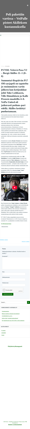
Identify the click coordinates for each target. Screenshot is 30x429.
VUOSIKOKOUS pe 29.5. (7, 316)
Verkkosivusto (5, 282)
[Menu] (27, 5)
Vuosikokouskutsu (5, 311)
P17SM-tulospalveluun (6, 223)
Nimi (3, 271)
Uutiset (2, 335)
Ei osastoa (3, 330)
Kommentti (5, 256)
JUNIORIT (3, 332)
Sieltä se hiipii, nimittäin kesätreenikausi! (10, 318)
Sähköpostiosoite (6, 277)
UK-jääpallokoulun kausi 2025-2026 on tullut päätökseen (13, 320)
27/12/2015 (7, 66)
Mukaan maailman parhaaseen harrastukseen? (11, 313)
